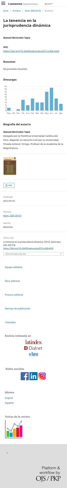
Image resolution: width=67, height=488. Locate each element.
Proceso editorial (14, 294)
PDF (10, 185)
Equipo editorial (13, 267)
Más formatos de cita (16, 254)
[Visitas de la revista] (14, 437)
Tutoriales (10, 322)
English (9, 398)
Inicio (5, 10)
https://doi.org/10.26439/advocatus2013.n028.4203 (31, 51)
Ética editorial (12, 280)
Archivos (17, 10)
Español (9, 402)
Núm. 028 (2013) (33, 10)
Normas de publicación (17, 308)
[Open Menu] (3, 3)
